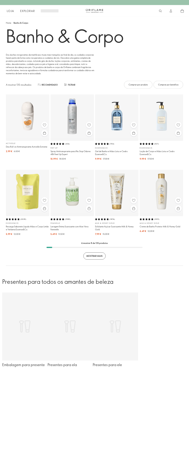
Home (8, 22)
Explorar (27, 11)
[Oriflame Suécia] (94, 10)
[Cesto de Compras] (182, 11)
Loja (10, 11)
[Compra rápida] (44, 133)
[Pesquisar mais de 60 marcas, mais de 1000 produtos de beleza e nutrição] (160, 11)
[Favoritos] (44, 125)
